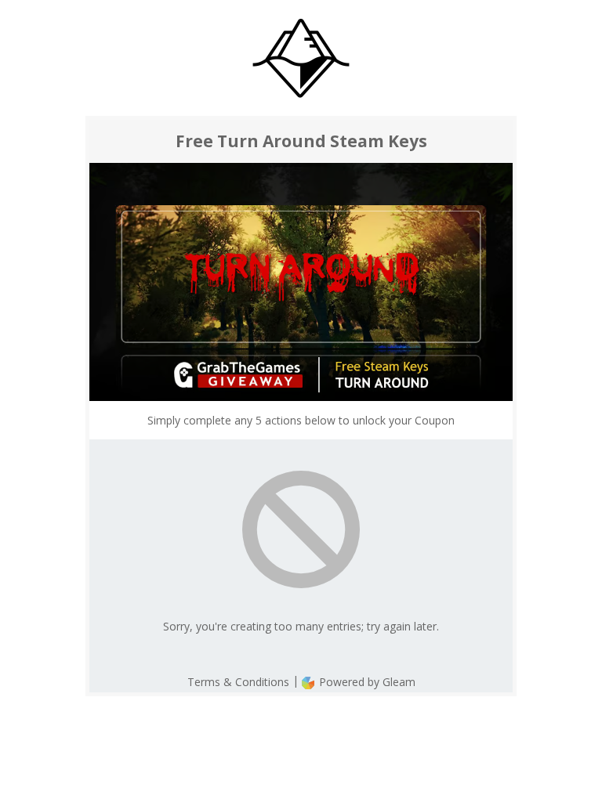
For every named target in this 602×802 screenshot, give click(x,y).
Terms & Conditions (238, 681)
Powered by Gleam (365, 681)
